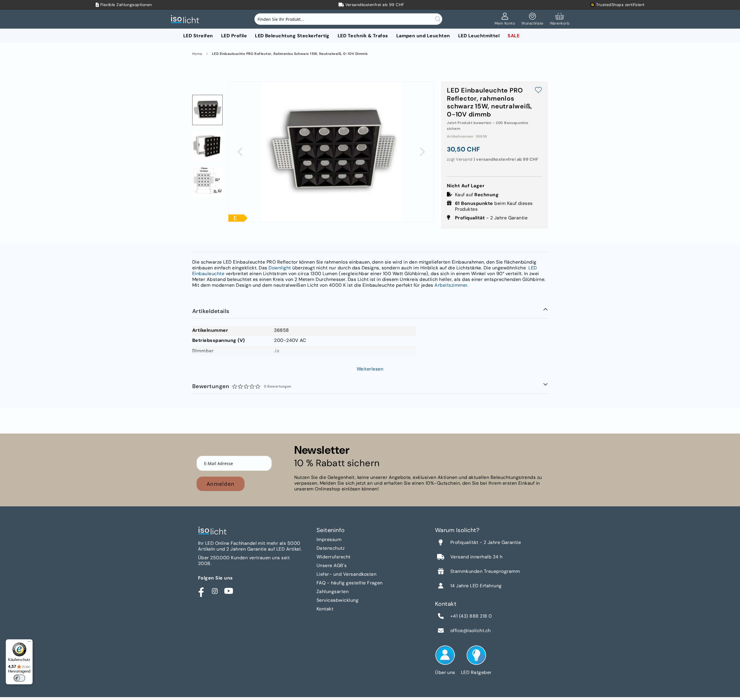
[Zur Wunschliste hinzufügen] (538, 90)
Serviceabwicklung (337, 600)
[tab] (370, 311)
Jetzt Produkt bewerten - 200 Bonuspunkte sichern (487, 126)
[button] (239, 152)
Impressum (329, 539)
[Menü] (29, 642)
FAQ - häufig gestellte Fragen (350, 583)
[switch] (19, 678)
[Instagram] (215, 591)
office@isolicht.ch (470, 631)
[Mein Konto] (505, 19)
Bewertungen (241, 386)
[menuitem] (198, 36)
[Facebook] (201, 591)
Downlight (280, 268)
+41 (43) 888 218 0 (471, 616)
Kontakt (325, 609)
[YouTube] (228, 591)
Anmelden (220, 483)
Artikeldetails (211, 311)
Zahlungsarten (333, 591)
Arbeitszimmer (450, 285)
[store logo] (186, 19)
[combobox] (348, 19)
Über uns (445, 672)
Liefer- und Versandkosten (346, 574)
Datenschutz (331, 548)
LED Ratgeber (476, 672)
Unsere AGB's (332, 565)
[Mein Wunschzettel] (532, 19)
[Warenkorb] (559, 19)
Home (197, 54)
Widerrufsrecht (334, 557)
